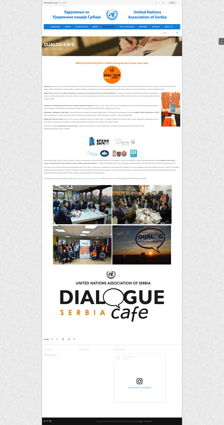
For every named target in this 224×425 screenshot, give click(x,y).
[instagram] (50, 421)
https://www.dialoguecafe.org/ (91, 178)
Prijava (172, 3)
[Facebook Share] (52, 339)
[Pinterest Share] (74, 339)
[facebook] (47, 421)
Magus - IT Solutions (145, 421)
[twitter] (45, 421)
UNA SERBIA (62, 3)
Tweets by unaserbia (50, 355)
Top (221, 43)
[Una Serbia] (112, 14)
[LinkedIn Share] (69, 339)
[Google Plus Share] (57, 339)
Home (46, 49)
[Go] (177, 33)
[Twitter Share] (63, 339)
